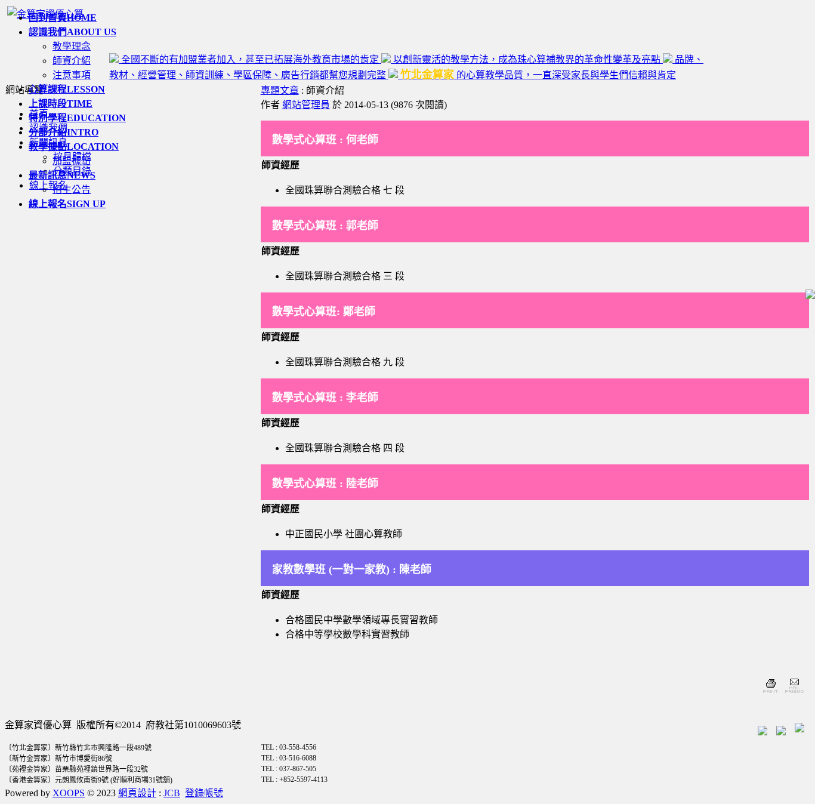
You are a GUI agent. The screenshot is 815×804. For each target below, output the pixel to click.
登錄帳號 (204, 793)
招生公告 (72, 189)
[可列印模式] (770, 694)
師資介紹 (72, 61)
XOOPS (69, 793)
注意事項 (72, 75)
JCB (171, 793)
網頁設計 (137, 793)
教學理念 (72, 46)
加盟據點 (72, 161)
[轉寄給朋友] (793, 694)
